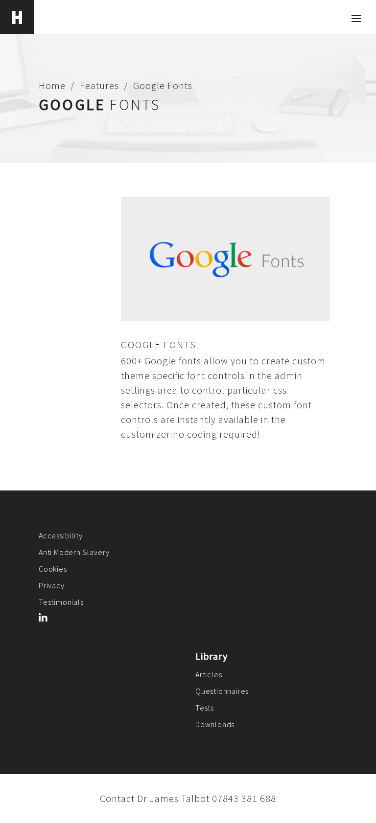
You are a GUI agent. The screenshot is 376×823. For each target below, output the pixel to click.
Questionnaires (222, 691)
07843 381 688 (244, 798)
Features (99, 85)
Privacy (52, 585)
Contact (117, 798)
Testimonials (61, 602)
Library (211, 656)
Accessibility (60, 535)
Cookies (53, 569)
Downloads (215, 724)
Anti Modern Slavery (74, 552)
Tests (204, 707)
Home (52, 85)
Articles (208, 674)
